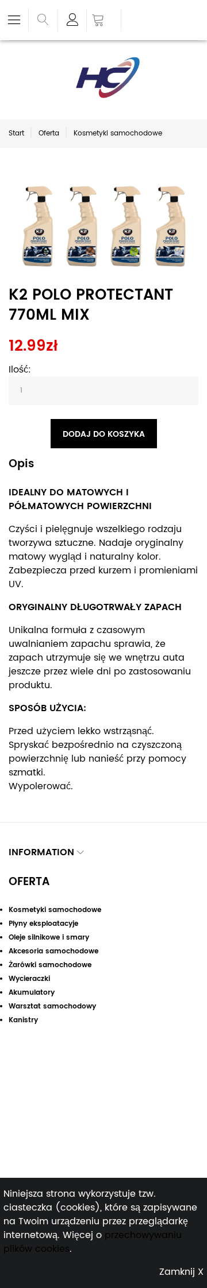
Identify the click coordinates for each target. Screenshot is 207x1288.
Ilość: (20, 369)
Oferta (49, 133)
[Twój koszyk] (103, 21)
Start (16, 133)
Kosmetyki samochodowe (118, 133)
